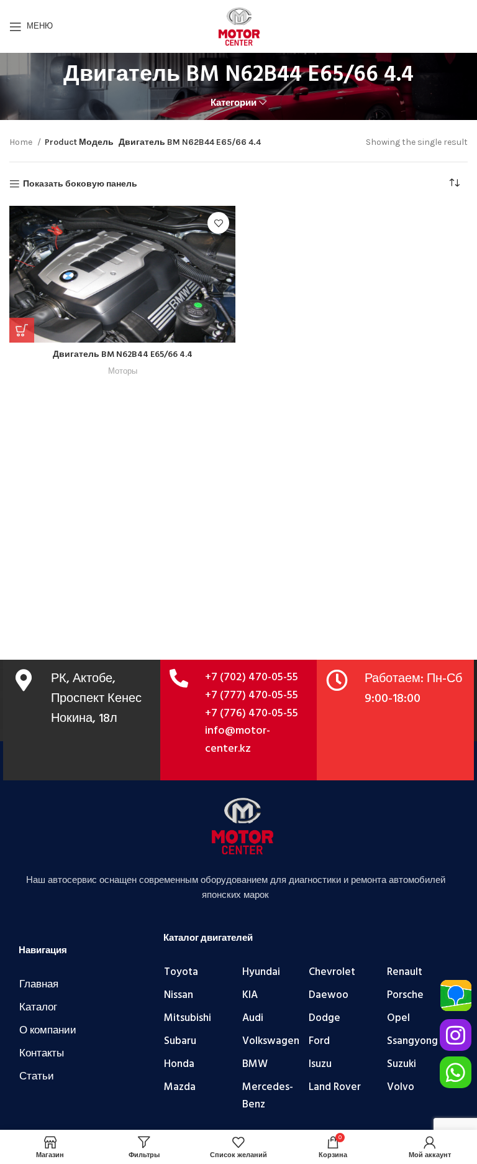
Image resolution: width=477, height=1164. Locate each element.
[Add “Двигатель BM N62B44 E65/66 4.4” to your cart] (21, 330)
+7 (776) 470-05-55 (251, 713)
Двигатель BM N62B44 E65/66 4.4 (123, 355)
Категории (234, 103)
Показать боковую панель (80, 184)
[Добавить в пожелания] (218, 223)
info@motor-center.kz (237, 740)
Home (21, 142)
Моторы (122, 371)
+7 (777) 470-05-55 (251, 695)
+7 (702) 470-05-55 (251, 677)
